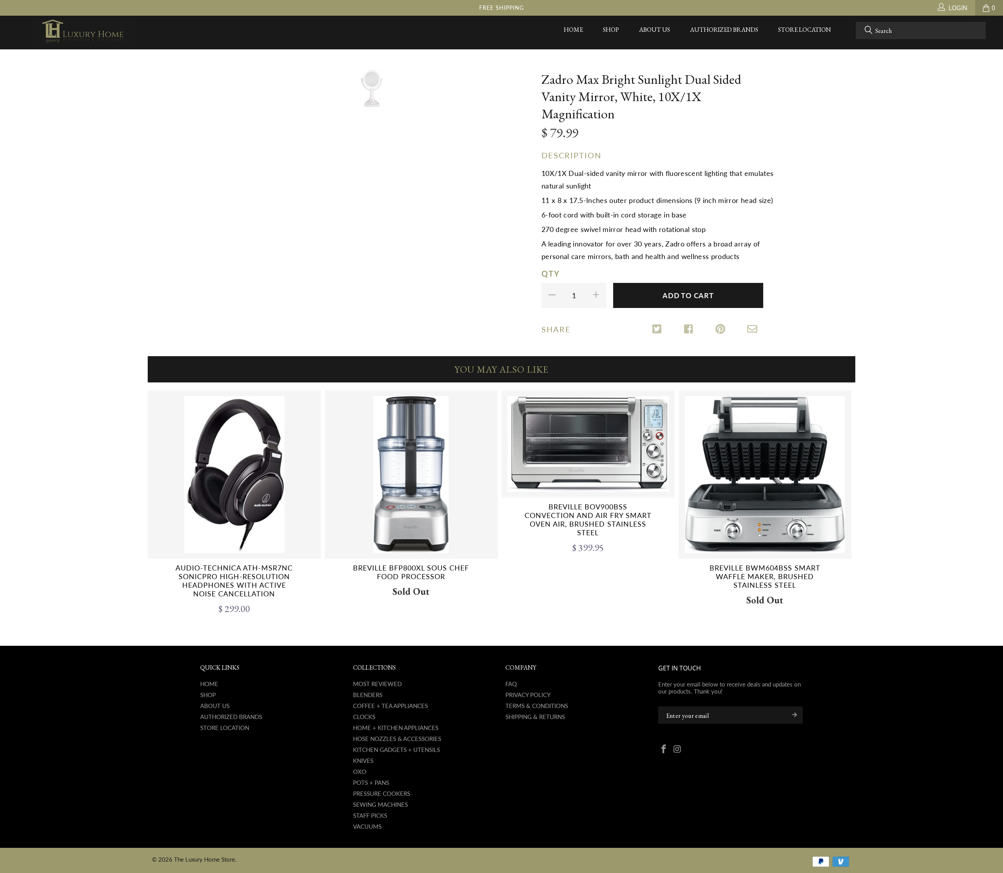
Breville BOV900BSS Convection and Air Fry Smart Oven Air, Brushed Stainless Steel (588, 444)
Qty (550, 273)
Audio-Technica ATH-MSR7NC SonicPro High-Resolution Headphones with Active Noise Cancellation (234, 474)
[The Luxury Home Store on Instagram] (677, 749)
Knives (363, 760)
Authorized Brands (724, 29)
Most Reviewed (377, 683)
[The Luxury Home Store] (84, 32)
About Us (654, 29)
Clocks (364, 716)
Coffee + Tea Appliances (390, 705)
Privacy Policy (527, 694)
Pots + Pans (371, 782)
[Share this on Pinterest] (721, 330)
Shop (611, 29)
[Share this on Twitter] (657, 330)
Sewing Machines (380, 804)
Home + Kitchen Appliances (395, 727)
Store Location (804, 29)
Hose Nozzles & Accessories (397, 738)
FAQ (511, 683)
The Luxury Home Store (204, 859)
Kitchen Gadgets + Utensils (396, 749)
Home (573, 29)
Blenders (367, 694)
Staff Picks (370, 815)
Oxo (359, 771)
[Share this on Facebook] (689, 330)
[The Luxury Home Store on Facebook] (664, 749)
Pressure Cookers (381, 793)
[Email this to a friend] (752, 330)
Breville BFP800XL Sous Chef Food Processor (411, 474)
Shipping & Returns (535, 716)
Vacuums (367, 826)
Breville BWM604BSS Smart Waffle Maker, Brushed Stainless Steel (765, 474)
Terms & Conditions (536, 705)
